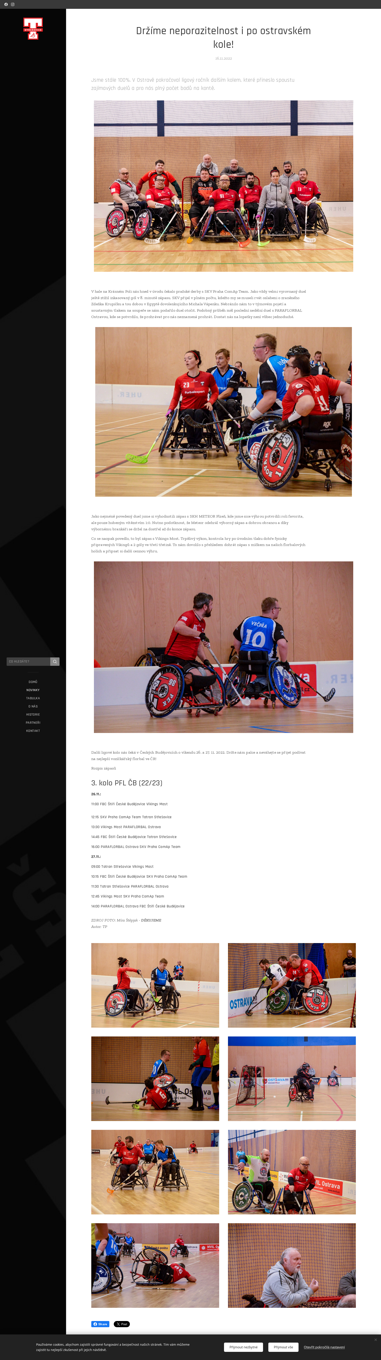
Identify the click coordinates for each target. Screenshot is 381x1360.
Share (102, 1324)
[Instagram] (12, 4)
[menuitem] (33, 682)
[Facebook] (6, 4)
